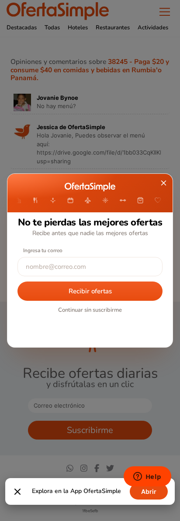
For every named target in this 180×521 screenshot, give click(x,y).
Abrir (148, 491)
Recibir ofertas (90, 291)
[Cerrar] (17, 491)
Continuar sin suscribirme (90, 310)
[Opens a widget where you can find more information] (147, 477)
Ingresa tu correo (42, 250)
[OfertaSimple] (90, 187)
